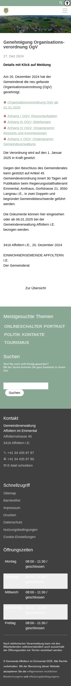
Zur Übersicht (35, 288)
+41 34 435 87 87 (20, 453)
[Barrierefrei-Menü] (67, 3)
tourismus (16, 342)
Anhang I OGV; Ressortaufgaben (32, 116)
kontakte (33, 334)
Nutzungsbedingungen (44, 676)
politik (12, 334)
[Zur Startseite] (6, 11)
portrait (54, 326)
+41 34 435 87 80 (20, 459)
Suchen (14, 393)
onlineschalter (23, 326)
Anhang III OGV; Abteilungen (29, 122)
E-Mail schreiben (20, 465)
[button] (65, 11)
